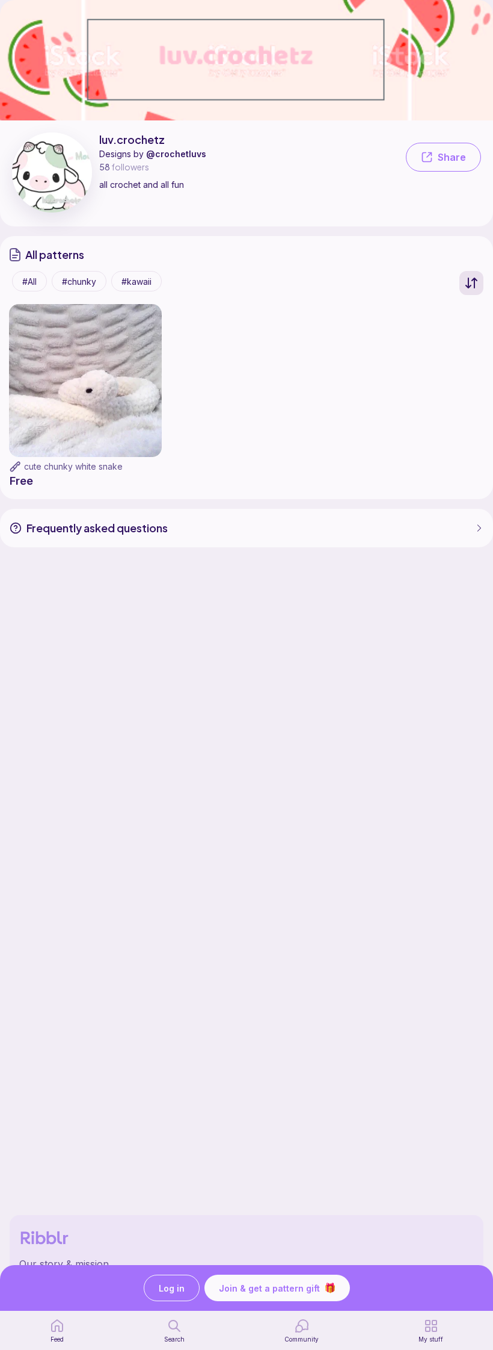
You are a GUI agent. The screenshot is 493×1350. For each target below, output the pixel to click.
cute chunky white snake (73, 466)
